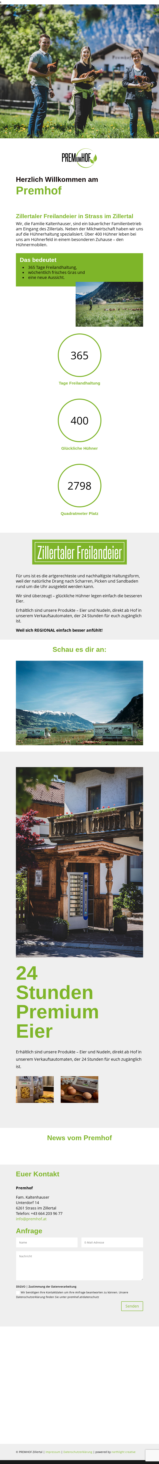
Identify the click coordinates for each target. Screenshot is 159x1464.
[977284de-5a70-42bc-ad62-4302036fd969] (35, 1102)
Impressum (53, 1452)
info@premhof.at (31, 1218)
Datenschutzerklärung (77, 1452)
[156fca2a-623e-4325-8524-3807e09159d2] (80, 1102)
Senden (132, 1306)
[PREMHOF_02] (79, 744)
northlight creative (123, 1452)
